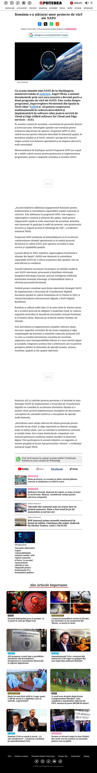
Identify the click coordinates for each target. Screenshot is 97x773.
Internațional (57, 615)
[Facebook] (6, 3)
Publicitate (75, 756)
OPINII (69, 8)
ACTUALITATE (22, 8)
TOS (9, 756)
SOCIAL (62, 8)
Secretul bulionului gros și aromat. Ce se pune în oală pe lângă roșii (26, 619)
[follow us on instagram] (40, 469)
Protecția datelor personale (43, 756)
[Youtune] (23, 3)
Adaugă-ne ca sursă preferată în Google (51, 35)
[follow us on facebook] (56, 469)
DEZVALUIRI (9, 8)
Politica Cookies (21, 756)
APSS (34, 106)
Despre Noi (63, 756)
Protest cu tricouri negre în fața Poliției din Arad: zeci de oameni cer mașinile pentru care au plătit (70, 738)
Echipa (86, 756)
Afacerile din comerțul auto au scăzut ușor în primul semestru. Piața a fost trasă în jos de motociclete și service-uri (52, 509)
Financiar (43, 8)
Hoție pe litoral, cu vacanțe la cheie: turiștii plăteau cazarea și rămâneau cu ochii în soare (52, 480)
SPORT (54, 693)
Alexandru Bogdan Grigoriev (53, 29)
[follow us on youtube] (23, 469)
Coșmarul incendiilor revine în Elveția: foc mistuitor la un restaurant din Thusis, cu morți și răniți (70, 620)
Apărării (44, 93)
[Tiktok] (18, 3)
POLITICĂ (32, 8)
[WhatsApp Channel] (29, 3)
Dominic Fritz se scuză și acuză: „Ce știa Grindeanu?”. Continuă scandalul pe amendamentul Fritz (26, 738)
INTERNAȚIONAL (90, 8)
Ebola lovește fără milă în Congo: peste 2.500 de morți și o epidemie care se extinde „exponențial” (26, 698)
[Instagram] (12, 3)
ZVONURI (78, 8)
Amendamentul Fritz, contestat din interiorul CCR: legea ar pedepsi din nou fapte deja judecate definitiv (68, 658)
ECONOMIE (53, 8)
